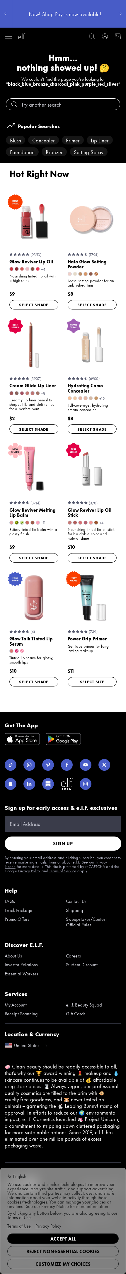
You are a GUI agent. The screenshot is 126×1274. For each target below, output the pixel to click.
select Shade (34, 304)
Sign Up (63, 843)
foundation (22, 152)
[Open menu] (8, 36)
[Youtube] (85, 765)
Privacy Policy (29, 871)
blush (15, 140)
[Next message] (120, 13)
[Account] (104, 36)
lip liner (100, 140)
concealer (43, 140)
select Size (92, 681)
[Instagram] (29, 765)
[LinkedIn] (29, 784)
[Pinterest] (48, 765)
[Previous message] (5, 13)
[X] (104, 765)
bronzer (54, 152)
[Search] (92, 36)
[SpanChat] (10, 784)
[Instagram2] (85, 784)
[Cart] (117, 36)
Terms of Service (62, 871)
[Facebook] (67, 765)
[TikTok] (10, 765)
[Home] (22, 36)
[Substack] (48, 784)
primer (73, 140)
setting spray (88, 152)
